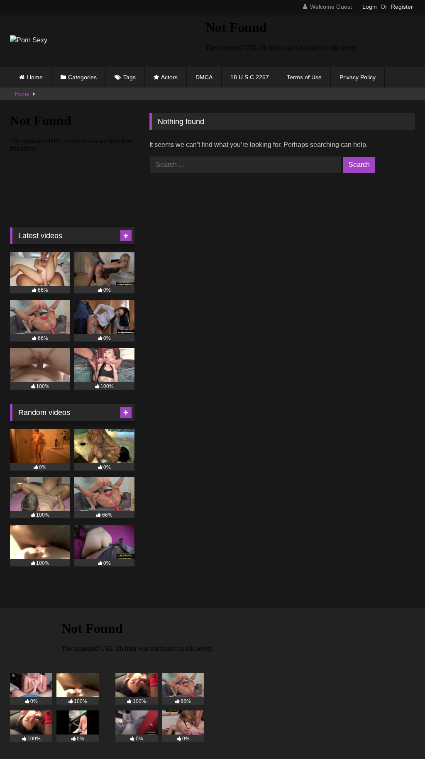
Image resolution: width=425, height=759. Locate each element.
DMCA (203, 77)
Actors (169, 77)
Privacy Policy (358, 77)
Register (402, 6)
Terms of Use (304, 77)
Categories (82, 77)
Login (369, 6)
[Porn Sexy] (95, 40)
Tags (129, 77)
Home (35, 77)
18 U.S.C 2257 (249, 77)
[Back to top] (399, 734)
